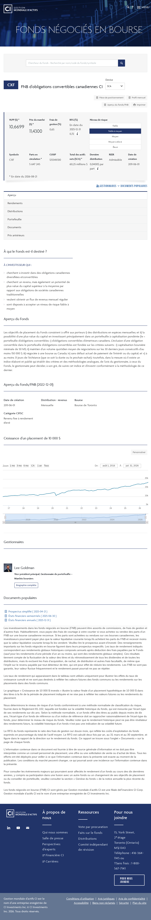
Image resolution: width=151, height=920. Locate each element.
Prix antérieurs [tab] (16, 235)
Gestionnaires (108, 186)
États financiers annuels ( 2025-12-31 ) (29, 620)
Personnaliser (139, 452)
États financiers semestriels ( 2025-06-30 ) (32, 616)
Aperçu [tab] (12, 195)
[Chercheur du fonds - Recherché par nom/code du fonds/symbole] (121, 63)
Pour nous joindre (126, 880)
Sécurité (124, 903)
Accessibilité (81, 903)
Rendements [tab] (15, 203)
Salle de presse (53, 838)
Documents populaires (134, 186)
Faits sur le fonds (90, 833)
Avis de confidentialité (131, 898)
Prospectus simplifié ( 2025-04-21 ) (27, 611)
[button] (77, 133)
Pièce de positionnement (111, 97)
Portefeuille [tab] (15, 219)
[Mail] (27, 828)
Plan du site (139, 903)
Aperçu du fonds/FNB (118, 104)
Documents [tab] (14, 227)
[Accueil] (21, 9)
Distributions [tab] (15, 211)
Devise (109, 79)
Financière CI (55, 855)
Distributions (87, 838)
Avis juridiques (106, 898)
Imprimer (140, 104)
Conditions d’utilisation (80, 898)
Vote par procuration (93, 827)
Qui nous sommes (55, 832)
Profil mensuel (138, 97)
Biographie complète (26, 585)
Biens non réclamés (103, 903)
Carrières (52, 861)
